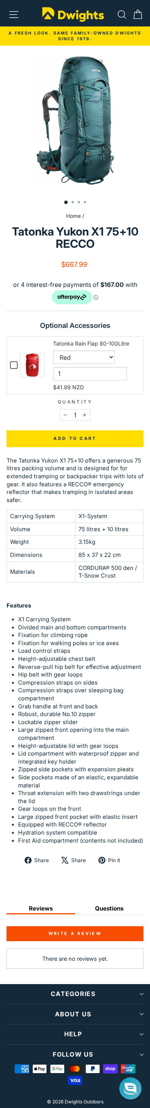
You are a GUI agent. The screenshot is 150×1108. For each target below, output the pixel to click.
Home (73, 216)
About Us (73, 1014)
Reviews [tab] (41, 908)
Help (73, 1034)
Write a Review (75, 933)
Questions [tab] (109, 908)
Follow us (73, 1054)
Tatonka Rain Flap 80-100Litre (91, 343)
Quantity (75, 402)
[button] (130, 1088)
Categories (73, 994)
